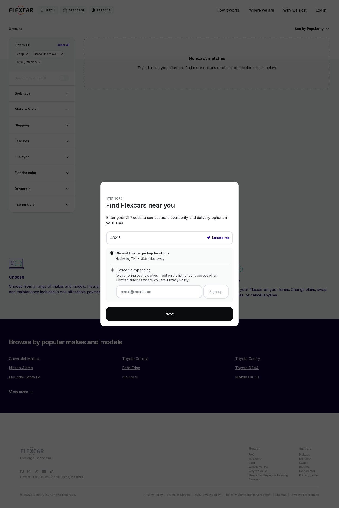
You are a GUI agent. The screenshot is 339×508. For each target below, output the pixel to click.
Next (169, 314)
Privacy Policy (177, 280)
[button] (218, 237)
